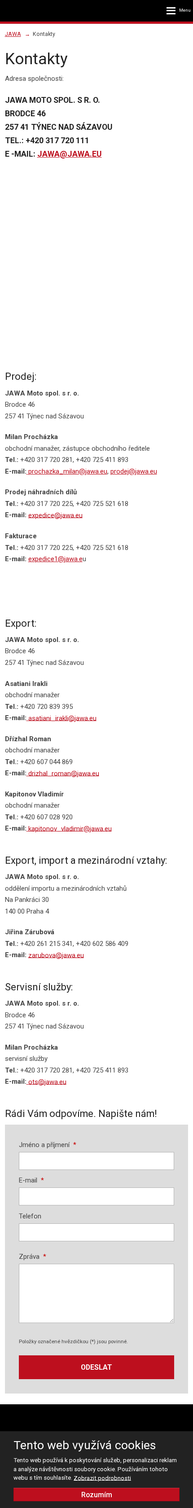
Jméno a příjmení (47, 1145)
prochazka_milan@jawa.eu (67, 471)
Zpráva (32, 1257)
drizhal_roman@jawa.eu (63, 773)
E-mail (31, 1180)
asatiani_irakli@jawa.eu (62, 718)
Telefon (30, 1216)
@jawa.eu (68, 515)
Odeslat (96, 1367)
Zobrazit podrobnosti (102, 1477)
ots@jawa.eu (47, 1081)
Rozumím (96, 1494)
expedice (41, 515)
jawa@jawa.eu (69, 153)
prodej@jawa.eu (133, 471)
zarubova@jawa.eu (56, 955)
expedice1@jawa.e (55, 559)
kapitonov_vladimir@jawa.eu (70, 828)
